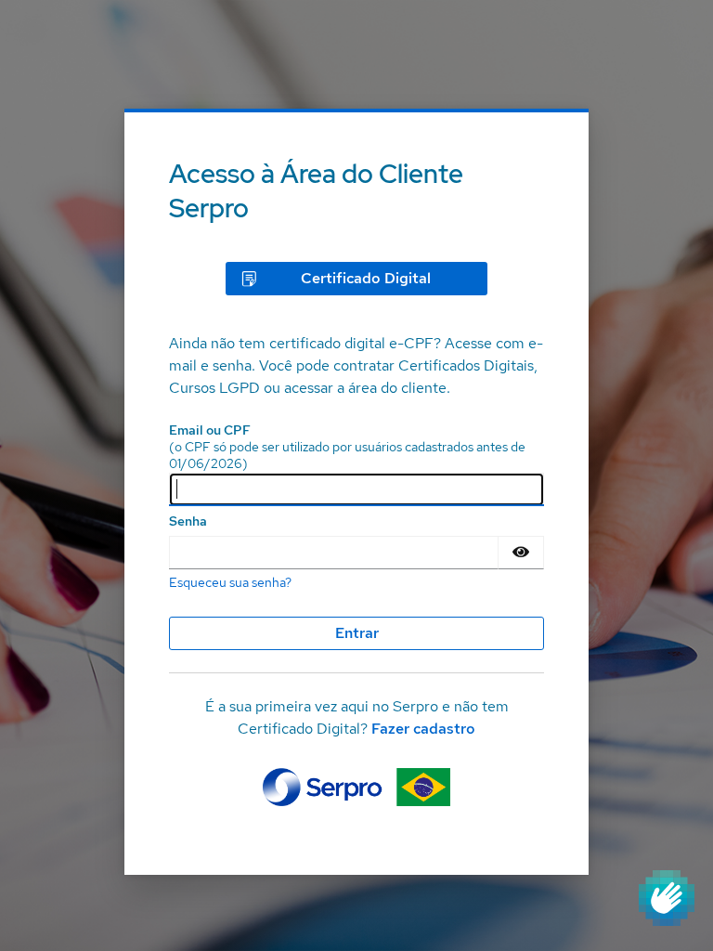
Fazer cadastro (423, 728)
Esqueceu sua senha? (230, 582)
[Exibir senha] (521, 552)
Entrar (357, 633)
